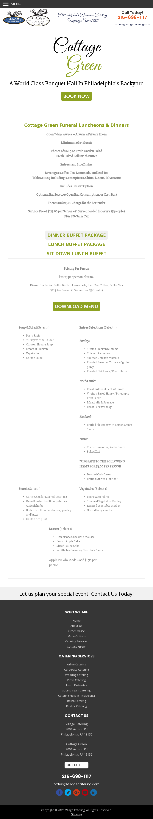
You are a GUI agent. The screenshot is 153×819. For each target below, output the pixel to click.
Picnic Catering (76, 680)
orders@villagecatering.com (132, 24)
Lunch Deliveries (76, 685)
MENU (16, 4)
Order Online (76, 631)
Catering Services (76, 641)
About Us (76, 625)
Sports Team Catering (76, 690)
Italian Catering (76, 701)
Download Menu (76, 306)
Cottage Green (76, 646)
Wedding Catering (76, 675)
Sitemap (76, 814)
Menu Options (77, 636)
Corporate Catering (76, 669)
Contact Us (76, 765)
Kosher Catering (76, 706)
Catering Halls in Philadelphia (76, 695)
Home (77, 620)
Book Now (76, 96)
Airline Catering (76, 664)
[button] (6, 4)
